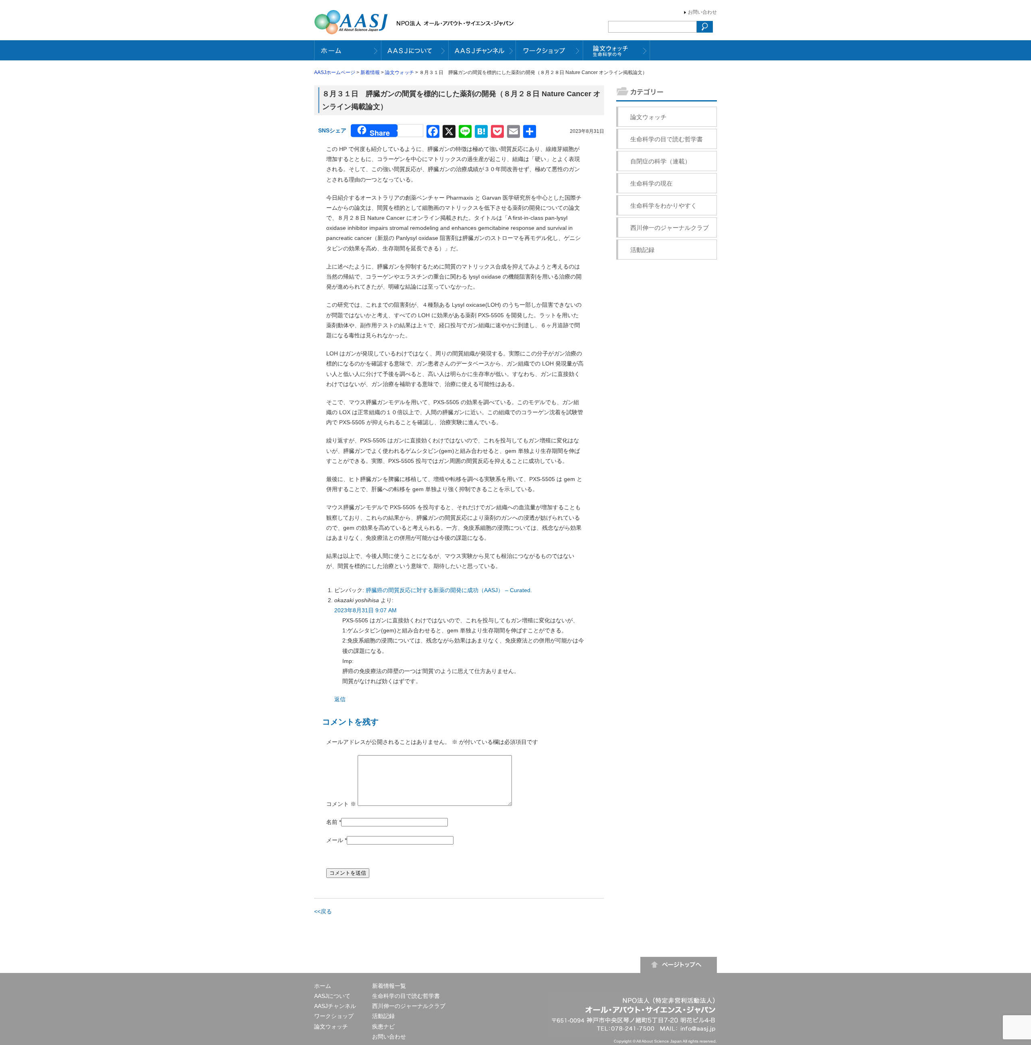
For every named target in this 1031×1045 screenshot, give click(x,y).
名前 (331, 822)
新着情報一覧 (389, 986)
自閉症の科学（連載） (660, 161)
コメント (341, 804)
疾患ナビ (383, 1026)
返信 (340, 699)
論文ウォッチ (399, 72)
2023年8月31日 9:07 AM (365, 610)
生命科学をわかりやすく (663, 205)
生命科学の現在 (651, 183)
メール (334, 840)
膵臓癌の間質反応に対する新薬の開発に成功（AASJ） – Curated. (449, 590)
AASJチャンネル (335, 1006)
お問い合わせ (702, 12)
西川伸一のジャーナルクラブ (669, 227)
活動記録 (642, 249)
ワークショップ (334, 1016)
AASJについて (332, 996)
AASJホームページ (334, 72)
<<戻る (323, 911)
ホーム (322, 986)
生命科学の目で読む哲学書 (666, 139)
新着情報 (370, 72)
